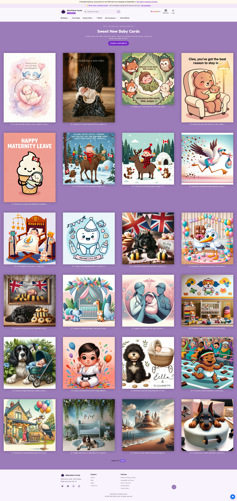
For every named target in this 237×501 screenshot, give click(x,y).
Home (105, 26)
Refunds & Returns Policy (128, 477)
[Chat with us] (232, 496)
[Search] (118, 11)
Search (93, 477)
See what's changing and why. (147, 2)
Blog (92, 480)
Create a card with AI (118, 43)
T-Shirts (99, 18)
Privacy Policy (125, 488)
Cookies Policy (125, 485)
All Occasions (110, 18)
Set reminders (146, 5)
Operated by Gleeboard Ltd (118, 494)
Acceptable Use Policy (127, 480)
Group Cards (87, 18)
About (92, 483)
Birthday (64, 18)
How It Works (124, 18)
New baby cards (113, 26)
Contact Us (94, 485)
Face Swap (76, 18)
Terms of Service (126, 483)
